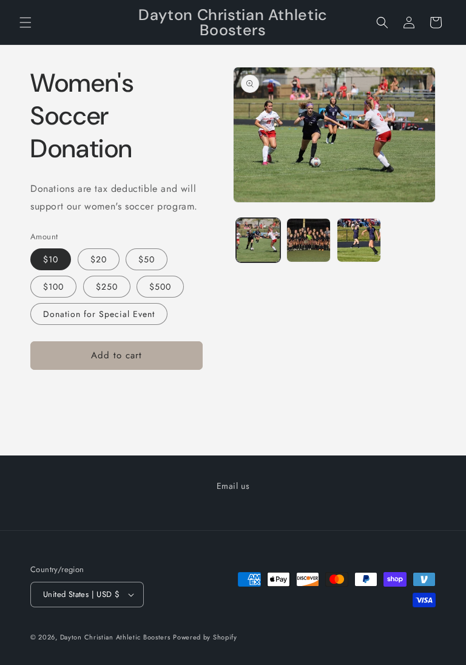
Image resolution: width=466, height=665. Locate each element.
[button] (25, 22)
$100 (53, 287)
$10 (50, 259)
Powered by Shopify (205, 637)
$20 (98, 259)
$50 (146, 259)
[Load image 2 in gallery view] (308, 240)
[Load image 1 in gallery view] (258, 240)
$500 (160, 287)
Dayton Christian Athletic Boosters (115, 637)
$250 (107, 287)
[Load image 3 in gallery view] (359, 240)
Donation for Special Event (99, 314)
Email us (233, 486)
